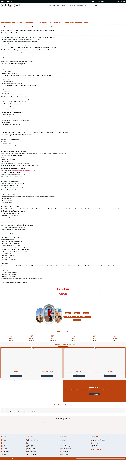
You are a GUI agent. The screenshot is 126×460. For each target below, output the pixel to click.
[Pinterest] (123, 1)
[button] (26, 293)
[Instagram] (119, 1)
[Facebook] (117, 1)
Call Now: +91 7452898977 (77, 317)
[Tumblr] (124, 1)
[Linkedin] (121, 1)
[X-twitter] (120, 1)
